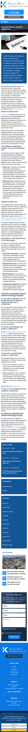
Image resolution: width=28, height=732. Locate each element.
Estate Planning (15, 458)
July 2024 (5, 528)
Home (14, 667)
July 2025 (5, 516)
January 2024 (6, 540)
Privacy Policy (12, 629)
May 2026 (5, 503)
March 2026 (6, 507)
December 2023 (7, 545)
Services (14, 669)
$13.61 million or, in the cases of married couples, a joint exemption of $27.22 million (14, 218)
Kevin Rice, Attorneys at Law (9, 428)
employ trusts (16, 386)
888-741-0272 (16, 582)
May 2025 (5, 520)
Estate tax (4, 114)
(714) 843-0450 (14, 13)
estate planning (18, 109)
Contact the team (18, 426)
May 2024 (5, 532)
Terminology (14, 672)
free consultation (14, 17)
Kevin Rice (14, 675)
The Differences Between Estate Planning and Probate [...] (12, 472)
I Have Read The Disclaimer (13, 633)
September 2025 (7, 511)
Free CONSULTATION (14, 656)
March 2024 (6, 536)
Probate (13, 448)
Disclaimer (5, 629)
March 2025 (6, 524)
